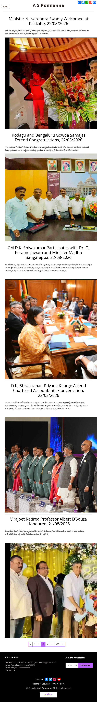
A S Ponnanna (48, 5)
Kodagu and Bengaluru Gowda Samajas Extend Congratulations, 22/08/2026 (48, 137)
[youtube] (59, 679)
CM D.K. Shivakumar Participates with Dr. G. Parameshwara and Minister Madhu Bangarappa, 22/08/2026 (48, 252)
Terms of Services (41, 683)
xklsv (48, 694)
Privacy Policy (58, 683)
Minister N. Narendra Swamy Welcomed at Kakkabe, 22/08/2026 (48, 21)
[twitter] (50, 679)
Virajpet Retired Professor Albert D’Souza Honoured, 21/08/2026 (48, 521)
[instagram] (54, 679)
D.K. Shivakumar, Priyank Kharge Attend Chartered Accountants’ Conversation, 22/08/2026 (48, 390)
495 (57, 644)
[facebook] (46, 679)
